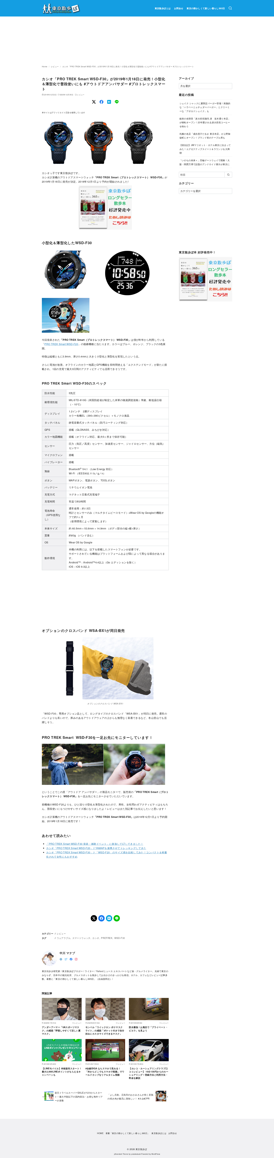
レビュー (55, 66)
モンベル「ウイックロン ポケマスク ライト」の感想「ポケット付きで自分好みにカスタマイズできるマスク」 (104, 1030)
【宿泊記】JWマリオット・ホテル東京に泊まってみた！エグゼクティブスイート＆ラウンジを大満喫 (205, 148)
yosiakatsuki (136, 1154)
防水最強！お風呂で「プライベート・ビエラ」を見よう (148, 1029)
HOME (100, 1133)
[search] (228, 175)
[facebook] (71, 959)
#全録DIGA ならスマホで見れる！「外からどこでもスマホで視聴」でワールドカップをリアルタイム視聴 (104, 1071)
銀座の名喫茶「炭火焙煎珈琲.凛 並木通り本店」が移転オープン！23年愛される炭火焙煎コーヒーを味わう (204, 122)
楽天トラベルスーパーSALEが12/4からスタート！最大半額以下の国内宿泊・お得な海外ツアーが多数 (79, 1096)
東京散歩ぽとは (163, 8)
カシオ (95, 938)
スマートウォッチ (81, 938)
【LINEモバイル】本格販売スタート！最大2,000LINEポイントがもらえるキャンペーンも (62, 1071)
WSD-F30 (119, 938)
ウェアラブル (63, 938)
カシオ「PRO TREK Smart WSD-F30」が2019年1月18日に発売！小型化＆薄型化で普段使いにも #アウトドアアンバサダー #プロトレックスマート (128, 66)
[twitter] (65, 959)
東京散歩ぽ (141, 1149)
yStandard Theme (121, 1154)
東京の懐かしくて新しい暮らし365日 (206, 8)
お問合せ (178, 8)
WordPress (155, 1154)
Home (45, 66)
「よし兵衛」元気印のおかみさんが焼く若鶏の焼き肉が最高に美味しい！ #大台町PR (130, 1096)
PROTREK (106, 938)
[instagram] (76, 959)
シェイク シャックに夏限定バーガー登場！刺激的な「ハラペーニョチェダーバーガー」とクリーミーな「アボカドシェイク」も (204, 107)
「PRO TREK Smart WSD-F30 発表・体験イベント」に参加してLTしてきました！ (94, 844)
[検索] (230, 8)
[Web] (60, 959)
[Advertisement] (137, 40)
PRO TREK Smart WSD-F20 (61, 344)
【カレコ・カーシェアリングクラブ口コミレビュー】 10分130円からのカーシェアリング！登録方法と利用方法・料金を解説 (148, 1073)
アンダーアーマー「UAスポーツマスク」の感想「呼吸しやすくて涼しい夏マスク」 (61, 1030)
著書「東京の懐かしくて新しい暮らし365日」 (128, 1133)
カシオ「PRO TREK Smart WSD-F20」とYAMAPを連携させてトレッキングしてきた (96, 848)
